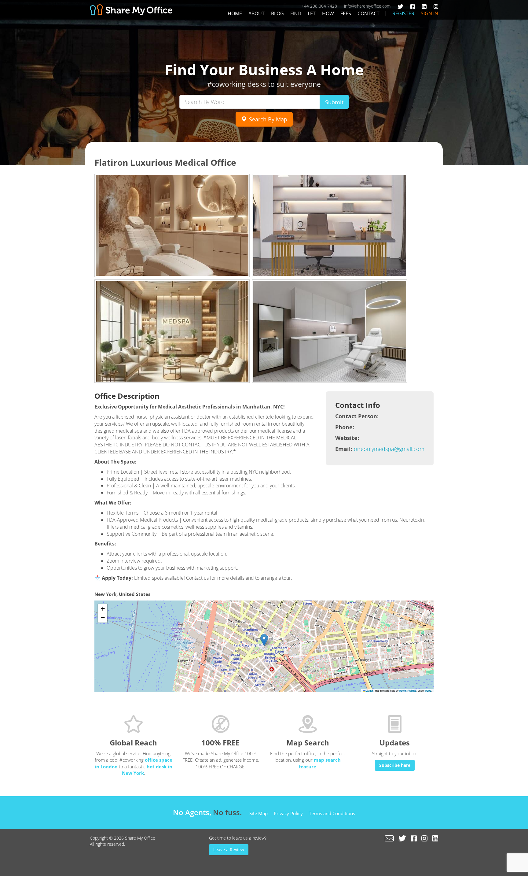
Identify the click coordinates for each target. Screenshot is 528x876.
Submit (334, 102)
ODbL (428, 690)
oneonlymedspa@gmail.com (389, 449)
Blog (277, 13)
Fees (345, 13)
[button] (264, 640)
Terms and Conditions (332, 813)
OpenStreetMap (407, 690)
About (256, 13)
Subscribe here (394, 765)
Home (235, 13)
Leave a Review (228, 849)
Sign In (429, 13)
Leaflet (369, 690)
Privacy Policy (288, 813)
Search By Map (267, 119)
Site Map (258, 813)
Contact (369, 13)
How (328, 13)
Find (295, 13)
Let (312, 13)
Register (403, 13)
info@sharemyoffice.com (367, 6)
